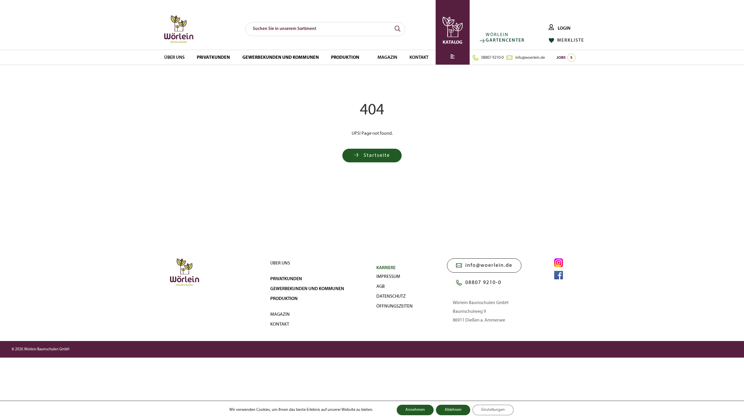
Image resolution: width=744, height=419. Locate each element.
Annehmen (415, 410)
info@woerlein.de (530, 58)
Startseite (376, 155)
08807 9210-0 (492, 58)
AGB (380, 286)
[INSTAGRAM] (558, 262)
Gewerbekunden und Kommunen (280, 57)
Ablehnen (453, 410)
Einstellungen (493, 410)
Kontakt (418, 57)
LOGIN (563, 28)
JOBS (565, 58)
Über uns (174, 57)
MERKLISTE (570, 40)
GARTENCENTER (505, 40)
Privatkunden (213, 57)
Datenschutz (391, 296)
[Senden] (397, 29)
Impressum (388, 276)
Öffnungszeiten (394, 306)
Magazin (387, 57)
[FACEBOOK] (558, 275)
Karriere (386, 268)
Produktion (345, 57)
